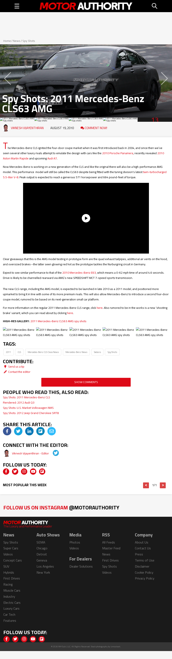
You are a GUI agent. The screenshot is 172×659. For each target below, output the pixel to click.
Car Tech (9, 614)
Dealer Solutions (81, 566)
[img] (7, 431)
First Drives (11, 578)
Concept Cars (12, 560)
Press (139, 554)
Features (9, 620)
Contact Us (143, 548)
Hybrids (8, 572)
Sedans (97, 352)
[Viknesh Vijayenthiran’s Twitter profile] (53, 453)
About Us (141, 542)
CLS (19, 352)
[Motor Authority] (86, 6)
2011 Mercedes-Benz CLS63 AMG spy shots (58, 321)
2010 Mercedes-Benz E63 (79, 272)
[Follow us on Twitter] (15, 471)
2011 (8, 352)
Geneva (41, 560)
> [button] (163, 485)
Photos (74, 542)
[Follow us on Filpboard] (42, 471)
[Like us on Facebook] (6, 471)
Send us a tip (16, 366)
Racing (8, 584)
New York (43, 572)
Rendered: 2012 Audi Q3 (18, 402)
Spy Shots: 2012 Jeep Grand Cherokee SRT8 (31, 413)
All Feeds (108, 542)
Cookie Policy (144, 572)
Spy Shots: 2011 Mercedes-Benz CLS (26, 397)
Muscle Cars (11, 590)
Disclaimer (142, 566)
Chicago (41, 548)
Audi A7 (52, 158)
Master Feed (111, 548)
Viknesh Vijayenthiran (27, 128)
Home (7, 40)
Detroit (41, 554)
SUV (6, 566)
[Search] (155, 6)
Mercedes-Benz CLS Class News (43, 352)
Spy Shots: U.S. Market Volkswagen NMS (28, 407)
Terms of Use (144, 560)
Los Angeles (45, 566)
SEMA (40, 542)
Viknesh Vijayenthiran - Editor (31, 453)
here (100, 307)
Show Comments (86, 382)
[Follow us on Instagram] (24, 471)
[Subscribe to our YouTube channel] (33, 471)
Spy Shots (28, 40)
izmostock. (116, 647)
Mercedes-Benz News (76, 352)
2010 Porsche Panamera (117, 153)
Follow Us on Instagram (61, 507)
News (16, 40)
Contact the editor (19, 371)
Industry (9, 596)
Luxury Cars (11, 608)
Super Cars (10, 548)
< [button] (146, 485)
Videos (8, 554)
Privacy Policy (144, 578)
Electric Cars (12, 602)
